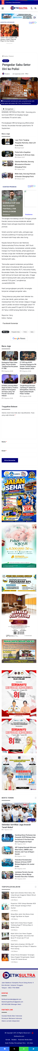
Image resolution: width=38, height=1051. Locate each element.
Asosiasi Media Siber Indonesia (12, 1016)
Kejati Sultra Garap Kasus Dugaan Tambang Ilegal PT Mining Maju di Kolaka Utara (22, 925)
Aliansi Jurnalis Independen (11, 1021)
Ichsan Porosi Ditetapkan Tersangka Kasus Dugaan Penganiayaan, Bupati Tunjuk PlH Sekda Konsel (23, 957)
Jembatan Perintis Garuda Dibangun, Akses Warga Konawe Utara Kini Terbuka (24, 874)
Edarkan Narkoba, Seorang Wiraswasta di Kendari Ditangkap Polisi (24, 164)
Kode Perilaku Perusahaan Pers (15, 1043)
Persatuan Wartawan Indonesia (12, 1018)
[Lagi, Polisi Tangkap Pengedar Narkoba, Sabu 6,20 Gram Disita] (7, 142)
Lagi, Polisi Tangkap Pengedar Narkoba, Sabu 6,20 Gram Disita (25, 142)
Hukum (11, 56)
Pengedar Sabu (16, 332)
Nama (4, 442)
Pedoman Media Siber (25, 1039)
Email (4, 451)
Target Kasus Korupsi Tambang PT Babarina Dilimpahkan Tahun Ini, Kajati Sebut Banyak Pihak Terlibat (28, 389)
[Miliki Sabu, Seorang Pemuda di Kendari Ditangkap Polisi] (7, 175)
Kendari (7, 985)
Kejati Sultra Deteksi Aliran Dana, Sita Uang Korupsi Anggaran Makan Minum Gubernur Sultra (23, 895)
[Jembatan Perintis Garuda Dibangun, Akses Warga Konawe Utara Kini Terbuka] (7, 875)
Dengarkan (9, 109)
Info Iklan (30, 1043)
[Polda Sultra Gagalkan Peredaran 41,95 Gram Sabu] (7, 154)
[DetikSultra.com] (19, 8)
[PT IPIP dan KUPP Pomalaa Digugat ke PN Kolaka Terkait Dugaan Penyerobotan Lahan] (28, 355)
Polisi (25, 332)
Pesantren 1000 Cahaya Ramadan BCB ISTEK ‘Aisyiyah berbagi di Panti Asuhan (23, 906)
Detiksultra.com (19, 1036)
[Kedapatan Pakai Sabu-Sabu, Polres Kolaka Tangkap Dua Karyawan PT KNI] (10, 355)
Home (5, 56)
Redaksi (7, 74)
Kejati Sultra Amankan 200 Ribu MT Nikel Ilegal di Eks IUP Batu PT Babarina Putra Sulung (23, 946)
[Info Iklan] (19, 16)
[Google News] (19, 338)
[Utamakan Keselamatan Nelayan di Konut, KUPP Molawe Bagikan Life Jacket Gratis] (7, 863)
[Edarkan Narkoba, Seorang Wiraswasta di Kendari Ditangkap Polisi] (7, 163)
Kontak (8, 1039)
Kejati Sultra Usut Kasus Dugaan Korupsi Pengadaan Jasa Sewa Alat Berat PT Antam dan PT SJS (22, 936)
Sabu (32, 332)
